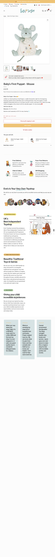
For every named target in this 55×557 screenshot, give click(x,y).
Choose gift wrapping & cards (27, 121)
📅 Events (11, 4)
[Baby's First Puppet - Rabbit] (6, 140)
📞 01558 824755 (14, 6)
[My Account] (45, 10)
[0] (50, 10)
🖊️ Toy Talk (6, 6)
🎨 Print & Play (23, 4)
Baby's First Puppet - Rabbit (17, 139)
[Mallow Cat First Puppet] (31, 140)
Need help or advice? (9, 145)
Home (5, 16)
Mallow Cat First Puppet (41, 139)
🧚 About (5, 4)
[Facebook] (35, 5)
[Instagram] (37, 5)
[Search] (43, 10)
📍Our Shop (16, 4)
